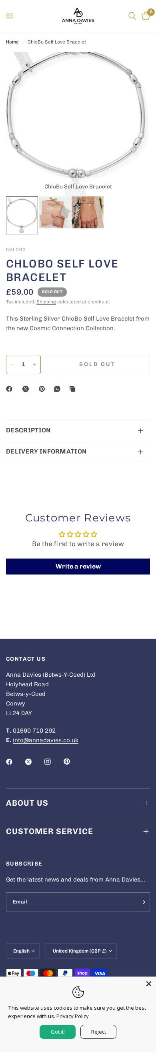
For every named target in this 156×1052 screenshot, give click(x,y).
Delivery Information (46, 451)
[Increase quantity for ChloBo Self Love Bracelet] (34, 364)
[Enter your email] (142, 901)
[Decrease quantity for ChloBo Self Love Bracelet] (12, 364)
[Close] (149, 984)
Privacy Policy (72, 1016)
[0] (144, 16)
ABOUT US (27, 803)
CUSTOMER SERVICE (49, 831)
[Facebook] (11, 389)
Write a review (78, 566)
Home (12, 42)
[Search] (132, 16)
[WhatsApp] (59, 389)
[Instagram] (53, 762)
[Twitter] (34, 762)
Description (28, 430)
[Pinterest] (43, 389)
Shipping (46, 302)
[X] (27, 389)
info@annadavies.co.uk (45, 740)
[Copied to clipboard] (74, 389)
